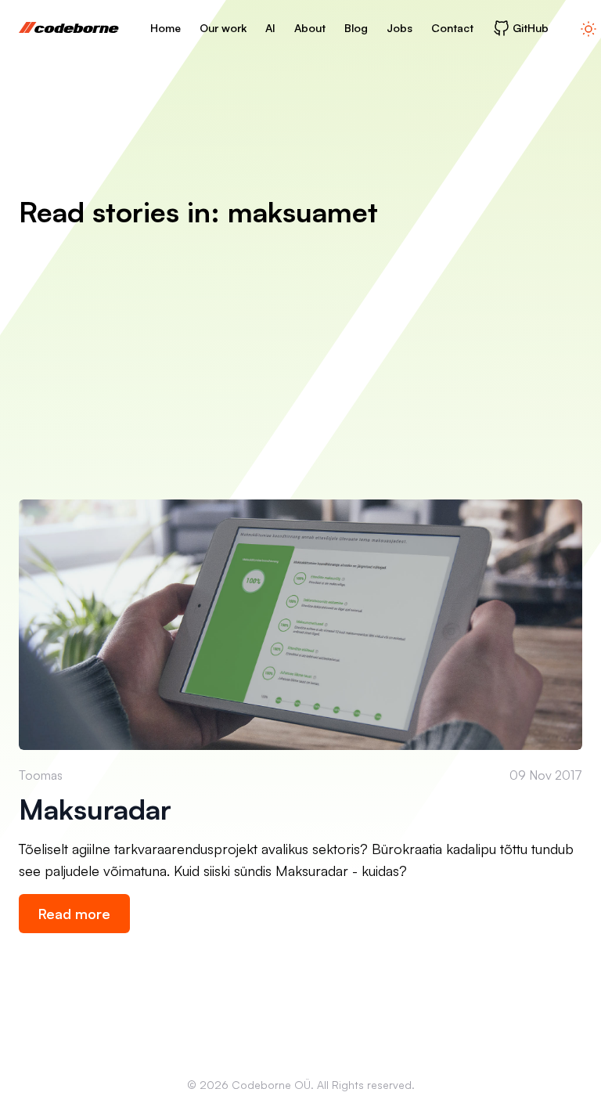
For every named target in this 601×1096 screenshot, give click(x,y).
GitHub (531, 27)
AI (270, 27)
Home (165, 27)
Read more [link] (74, 913)
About (310, 27)
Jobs (399, 27)
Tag (28, 1005)
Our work (223, 27)
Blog (356, 27)
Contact (452, 27)
